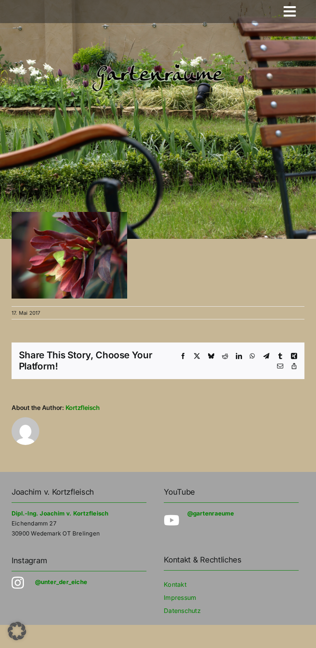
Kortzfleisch (83, 407)
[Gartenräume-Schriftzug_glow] (158, 64)
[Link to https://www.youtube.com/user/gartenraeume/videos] (171, 520)
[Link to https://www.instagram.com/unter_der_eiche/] (19, 583)
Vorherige (290, 170)
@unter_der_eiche (61, 582)
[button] (17, 631)
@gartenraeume (210, 513)
